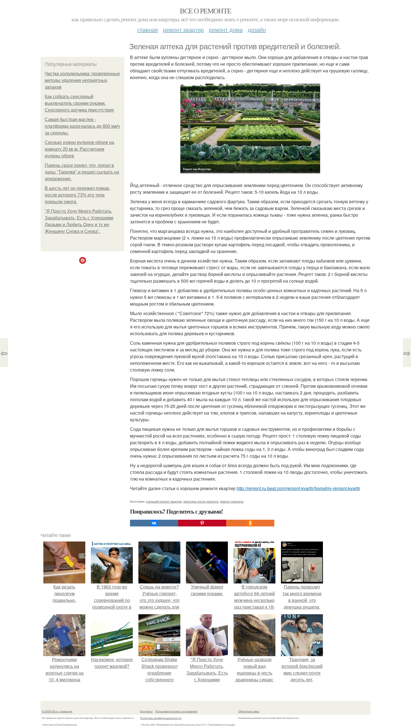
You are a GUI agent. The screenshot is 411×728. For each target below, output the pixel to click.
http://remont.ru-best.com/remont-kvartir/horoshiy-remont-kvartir (298, 488)
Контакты (146, 711)
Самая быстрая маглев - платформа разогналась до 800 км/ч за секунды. (82, 126)
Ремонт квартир (183, 29)
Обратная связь (248, 711)
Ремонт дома (226, 29)
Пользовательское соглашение (176, 711)
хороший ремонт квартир (164, 501)
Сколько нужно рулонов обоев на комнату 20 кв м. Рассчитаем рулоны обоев (79, 149)
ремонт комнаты (232, 501)
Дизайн (257, 29)
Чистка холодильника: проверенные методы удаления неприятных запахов (82, 80)
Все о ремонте (205, 10)
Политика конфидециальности (160, 718)
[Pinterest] (202, 523)
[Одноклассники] (250, 523)
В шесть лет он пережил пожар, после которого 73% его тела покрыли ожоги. (77, 195)
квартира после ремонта (200, 501)
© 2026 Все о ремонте (57, 711)
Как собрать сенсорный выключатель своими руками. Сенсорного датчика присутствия (79, 103)
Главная (147, 29)
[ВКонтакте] (154, 523)
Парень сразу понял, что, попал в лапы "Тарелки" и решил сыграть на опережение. (82, 172)
